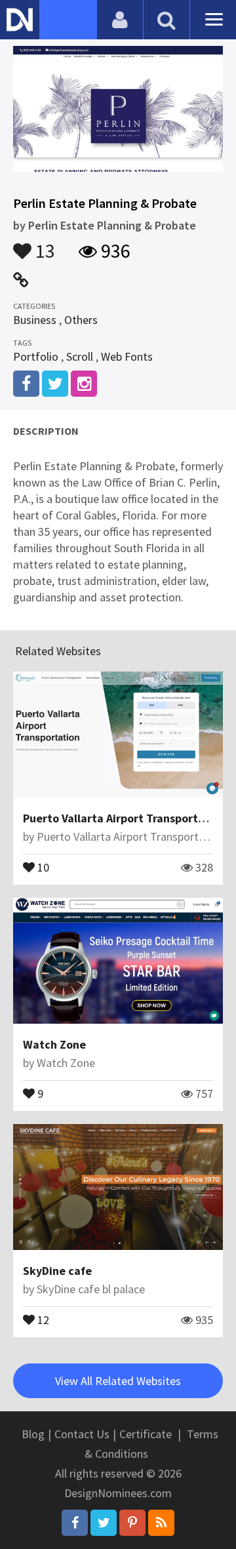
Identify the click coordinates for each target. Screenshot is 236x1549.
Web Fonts (127, 356)
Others (81, 319)
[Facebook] (75, 1523)
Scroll (79, 356)
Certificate (145, 1433)
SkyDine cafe (57, 1270)
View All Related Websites (118, 1380)
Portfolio (35, 356)
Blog (33, 1433)
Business (34, 319)
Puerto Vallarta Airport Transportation (124, 818)
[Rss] (161, 1523)
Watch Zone (54, 1044)
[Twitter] (103, 1523)
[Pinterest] (132, 1523)
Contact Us (81, 1433)
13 (43, 244)
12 (42, 1318)
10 (42, 866)
